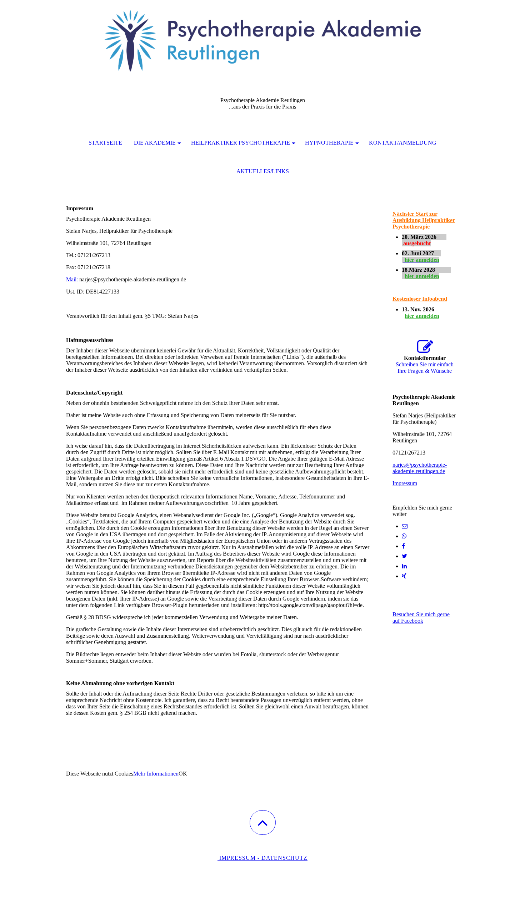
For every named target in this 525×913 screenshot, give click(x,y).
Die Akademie (155, 143)
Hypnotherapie (329, 143)
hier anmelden (422, 276)
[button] (263, 822)
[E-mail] (405, 526)
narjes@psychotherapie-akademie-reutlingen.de (419, 468)
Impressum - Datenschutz (263, 858)
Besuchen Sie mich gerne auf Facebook (421, 617)
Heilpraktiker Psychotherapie (240, 143)
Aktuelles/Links (262, 171)
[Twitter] (404, 556)
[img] (262, 35)
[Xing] (404, 576)
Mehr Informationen (156, 774)
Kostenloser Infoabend (419, 299)
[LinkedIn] (404, 566)
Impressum (404, 483)
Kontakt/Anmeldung (402, 143)
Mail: (72, 279)
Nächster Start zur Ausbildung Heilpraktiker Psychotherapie (423, 220)
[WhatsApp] (404, 536)
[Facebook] (403, 546)
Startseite (105, 143)
